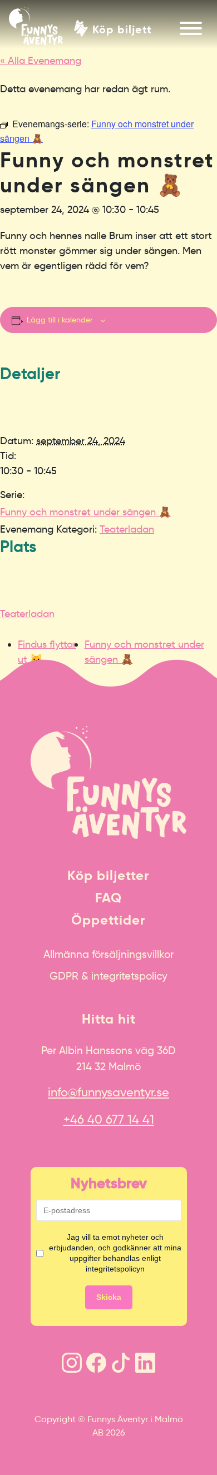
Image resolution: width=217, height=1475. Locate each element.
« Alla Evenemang (40, 60)
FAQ (108, 898)
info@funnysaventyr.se (108, 1092)
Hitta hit (109, 1019)
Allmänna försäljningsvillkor (108, 954)
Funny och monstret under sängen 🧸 (85, 512)
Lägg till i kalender (60, 320)
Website (14, 664)
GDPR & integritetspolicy (108, 975)
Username (18, 664)
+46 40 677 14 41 (108, 1119)
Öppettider (108, 920)
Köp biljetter (108, 875)
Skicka (108, 1297)
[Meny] (191, 28)
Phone (11, 664)
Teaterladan (127, 529)
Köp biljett (122, 28)
